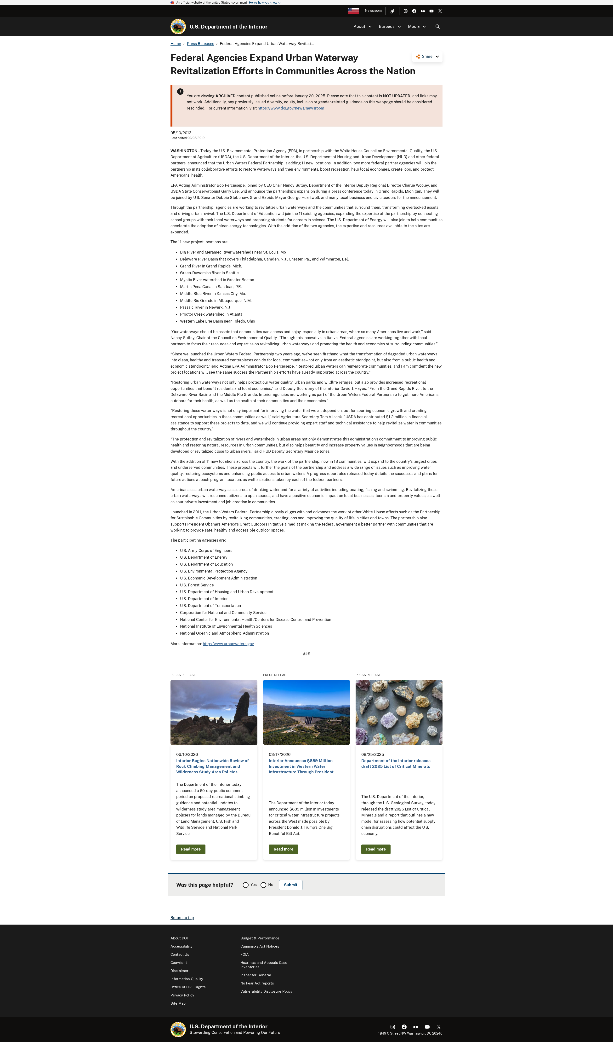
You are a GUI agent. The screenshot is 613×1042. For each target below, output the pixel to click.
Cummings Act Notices (259, 946)
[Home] (178, 26)
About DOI (179, 938)
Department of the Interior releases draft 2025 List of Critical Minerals (396, 763)
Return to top (182, 917)
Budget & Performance (259, 938)
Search (438, 26)
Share (427, 56)
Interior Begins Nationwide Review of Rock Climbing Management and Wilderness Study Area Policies (212, 766)
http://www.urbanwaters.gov (228, 644)
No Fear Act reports (257, 983)
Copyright (178, 963)
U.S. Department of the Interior (228, 26)
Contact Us (179, 954)
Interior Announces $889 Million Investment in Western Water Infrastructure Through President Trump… (301, 766)
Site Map (178, 1003)
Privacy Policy (182, 995)
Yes (253, 884)
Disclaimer (179, 971)
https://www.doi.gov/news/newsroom (291, 108)
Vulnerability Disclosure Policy (266, 991)
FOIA (244, 954)
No (270, 884)
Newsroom (373, 10)
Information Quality (186, 979)
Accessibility (181, 946)
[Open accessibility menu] (392, 11)
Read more (191, 849)
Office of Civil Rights (188, 987)
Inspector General (255, 975)
